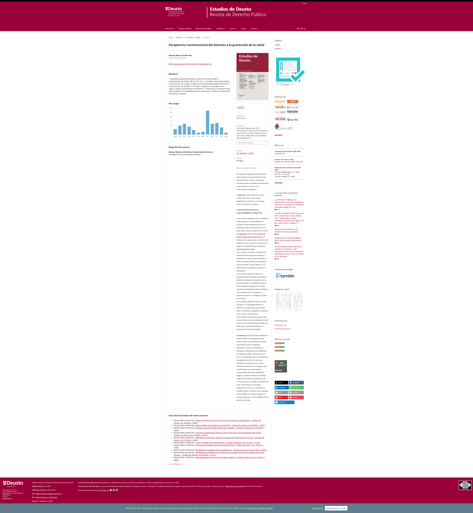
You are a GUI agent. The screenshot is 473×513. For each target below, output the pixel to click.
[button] (281, 382)
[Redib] (281, 121)
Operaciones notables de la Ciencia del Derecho (214, 445)
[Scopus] (281, 104)
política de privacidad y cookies (260, 508)
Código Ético (242, 234)
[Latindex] (281, 109)
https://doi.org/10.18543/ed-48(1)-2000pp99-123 (192, 64)
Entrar (304, 3)
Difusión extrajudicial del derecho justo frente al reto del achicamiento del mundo (228, 433)
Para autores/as (281, 325)
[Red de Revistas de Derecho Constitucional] (284, 130)
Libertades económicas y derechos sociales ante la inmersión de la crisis (224, 437)
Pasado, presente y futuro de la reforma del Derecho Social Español (223, 420)
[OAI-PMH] (465, 489)
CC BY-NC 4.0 (104, 490)
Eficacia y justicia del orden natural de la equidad (215, 428)
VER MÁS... (279, 135)
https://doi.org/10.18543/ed (46, 497)
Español (278, 48)
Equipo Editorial (185, 28)
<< (170, 464)
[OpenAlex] (293, 121)
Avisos (243, 28)
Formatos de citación (245, 143)
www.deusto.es (7, 498)
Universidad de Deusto (245, 249)
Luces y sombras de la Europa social (210, 442)
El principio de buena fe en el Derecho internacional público (287, 230)
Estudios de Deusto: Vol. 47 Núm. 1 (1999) (243, 442)
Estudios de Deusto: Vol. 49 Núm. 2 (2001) (248, 425)
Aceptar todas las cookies (336, 508)
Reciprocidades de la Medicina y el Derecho (213, 425)
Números (221, 28)
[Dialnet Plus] (293, 109)
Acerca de (169, 28)
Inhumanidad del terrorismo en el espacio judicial (215, 457)
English (277, 45)
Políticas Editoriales (203, 28)
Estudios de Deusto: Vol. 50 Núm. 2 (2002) (250, 450)
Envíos (233, 28)
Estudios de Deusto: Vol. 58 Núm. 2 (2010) (199, 455)
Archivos (179, 37)
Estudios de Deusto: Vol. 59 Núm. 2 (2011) (191, 435)
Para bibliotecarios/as (283, 329)
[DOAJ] (281, 114)
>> (181, 464)
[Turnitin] (285, 279)
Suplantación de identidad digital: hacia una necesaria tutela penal (288, 239)
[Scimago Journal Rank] (293, 104)
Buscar (302, 28)
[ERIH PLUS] (293, 114)
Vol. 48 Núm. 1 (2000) (192, 37)
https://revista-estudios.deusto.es (48, 494)
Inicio (171, 37)
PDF (241, 108)
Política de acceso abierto (234, 486)
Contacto (254, 28)
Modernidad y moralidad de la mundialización (213, 450)
